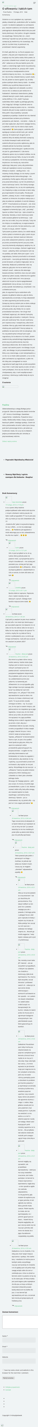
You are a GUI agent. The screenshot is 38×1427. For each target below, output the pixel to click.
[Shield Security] (2, 1425)
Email (4, 1347)
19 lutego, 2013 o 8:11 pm (18, 590)
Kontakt (8, 1390)
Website (5, 1357)
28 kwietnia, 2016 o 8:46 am (21, 818)
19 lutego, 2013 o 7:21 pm (18, 550)
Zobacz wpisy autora (9, 441)
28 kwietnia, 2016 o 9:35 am (21, 1248)
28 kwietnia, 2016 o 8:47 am (24, 853)
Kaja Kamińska (17, 502)
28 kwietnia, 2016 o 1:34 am (15, 617)
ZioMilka (18, 588)
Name (5, 1336)
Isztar (17, 548)
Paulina (9, 12)
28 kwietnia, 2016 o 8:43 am (18, 657)
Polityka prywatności (12, 1387)
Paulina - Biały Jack (21, 654)
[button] (34, 3)
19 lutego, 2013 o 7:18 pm (14, 505)
